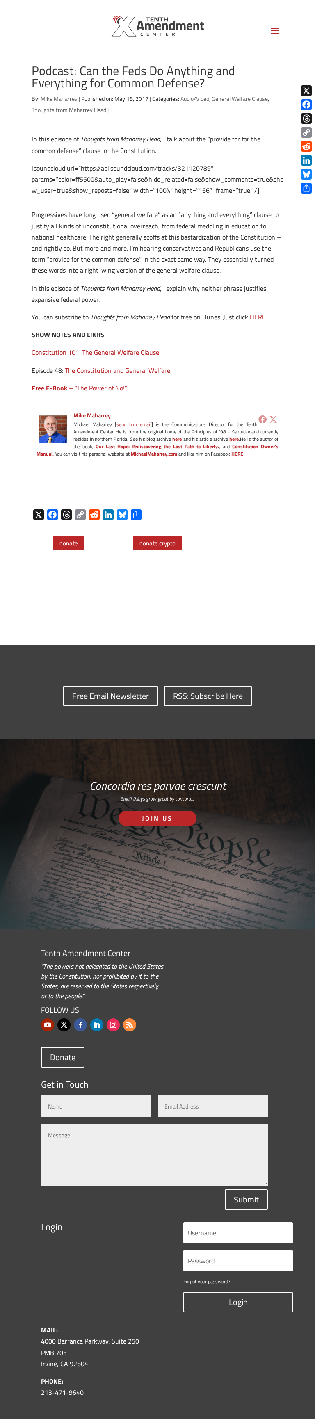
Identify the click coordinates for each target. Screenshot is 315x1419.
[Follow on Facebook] (80, 1024)
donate (68, 543)
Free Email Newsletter (110, 695)
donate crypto (157, 543)
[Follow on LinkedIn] (96, 1024)
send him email (133, 424)
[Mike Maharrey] (53, 440)
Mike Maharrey (59, 98)
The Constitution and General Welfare (117, 370)
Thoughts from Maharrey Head (69, 109)
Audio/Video (194, 98)
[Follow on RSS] (129, 1024)
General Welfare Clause (240, 98)
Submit (246, 1199)
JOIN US (157, 818)
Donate (62, 1057)
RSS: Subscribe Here (208, 695)
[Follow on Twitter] (64, 1024)
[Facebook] (262, 419)
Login (238, 1302)
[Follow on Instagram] (113, 1024)
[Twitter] (273, 419)
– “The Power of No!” (79, 388)
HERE (258, 317)
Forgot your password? (206, 1281)
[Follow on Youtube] (47, 1024)
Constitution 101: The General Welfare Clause (95, 352)
